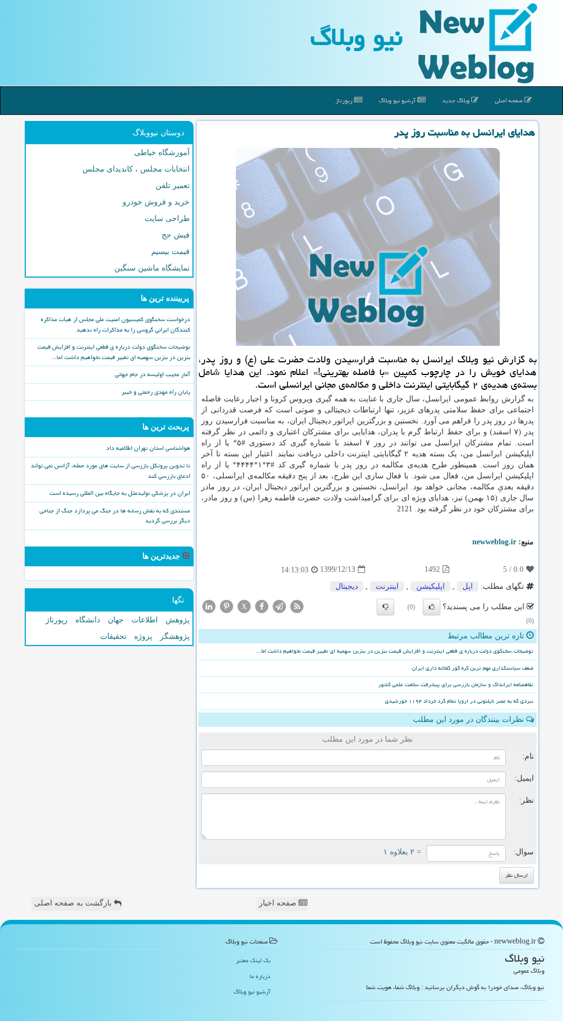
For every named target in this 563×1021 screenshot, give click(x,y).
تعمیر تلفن (173, 185)
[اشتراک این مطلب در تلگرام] (279, 605)
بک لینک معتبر (253, 960)
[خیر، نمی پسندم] (385, 607)
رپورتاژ (344, 100)
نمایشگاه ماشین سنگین (152, 268)
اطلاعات (144, 620)
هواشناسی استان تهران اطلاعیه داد (148, 448)
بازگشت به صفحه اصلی (74, 903)
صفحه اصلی (510, 100)
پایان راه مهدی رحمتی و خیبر (156, 392)
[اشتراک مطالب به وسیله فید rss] (297, 605)
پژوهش (177, 620)
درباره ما (260, 976)
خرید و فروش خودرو (156, 202)
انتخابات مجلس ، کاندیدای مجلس (136, 169)
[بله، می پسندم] (431, 607)
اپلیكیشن (430, 586)
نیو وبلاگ (356, 36)
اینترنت (387, 586)
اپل (467, 586)
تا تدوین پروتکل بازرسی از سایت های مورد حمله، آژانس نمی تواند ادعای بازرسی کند (110, 471)
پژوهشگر (175, 636)
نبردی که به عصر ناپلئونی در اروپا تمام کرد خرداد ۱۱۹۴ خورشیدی (459, 701)
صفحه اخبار (279, 903)
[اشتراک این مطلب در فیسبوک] (261, 605)
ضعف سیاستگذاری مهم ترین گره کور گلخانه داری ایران (472, 668)
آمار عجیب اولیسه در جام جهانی (152, 374)
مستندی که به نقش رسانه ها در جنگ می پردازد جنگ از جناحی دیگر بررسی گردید (115, 516)
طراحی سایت (167, 218)
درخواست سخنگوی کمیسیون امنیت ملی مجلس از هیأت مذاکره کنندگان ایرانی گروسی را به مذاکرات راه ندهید (115, 324)
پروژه (143, 636)
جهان (116, 620)
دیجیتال (346, 586)
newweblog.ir (494, 542)
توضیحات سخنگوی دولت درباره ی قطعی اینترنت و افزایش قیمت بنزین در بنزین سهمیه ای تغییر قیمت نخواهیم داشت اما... (394, 650)
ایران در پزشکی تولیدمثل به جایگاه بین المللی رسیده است (119, 493)
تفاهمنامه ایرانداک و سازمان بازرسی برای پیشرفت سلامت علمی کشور (455, 684)
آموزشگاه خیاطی (162, 152)
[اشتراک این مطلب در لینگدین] (209, 605)
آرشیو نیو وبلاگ (398, 100)
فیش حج (176, 235)
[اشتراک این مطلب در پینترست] (226, 605)
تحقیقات (113, 636)
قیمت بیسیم (170, 251)
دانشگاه (87, 620)
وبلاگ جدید (456, 100)
